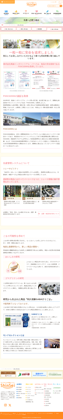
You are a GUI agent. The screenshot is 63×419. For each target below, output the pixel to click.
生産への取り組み (55, 29)
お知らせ (14, 413)
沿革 (19, 395)
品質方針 (47, 405)
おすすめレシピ (26, 12)
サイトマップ (21, 413)
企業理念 (20, 391)
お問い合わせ (57, 393)
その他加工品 (29, 399)
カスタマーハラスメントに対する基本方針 (45, 413)
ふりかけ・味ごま (30, 395)
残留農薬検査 (48, 393)
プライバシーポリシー (31, 413)
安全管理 (47, 399)
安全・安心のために (36, 12)
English (60, 3)
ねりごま (29, 391)
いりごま (29, 387)
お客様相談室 (57, 12)
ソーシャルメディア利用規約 (21, 414)
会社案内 (6, 12)
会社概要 (20, 389)
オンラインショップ (8, 1)
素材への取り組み (47, 388)
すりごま (29, 389)
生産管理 (47, 401)
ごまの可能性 (48, 403)
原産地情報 (47, 395)
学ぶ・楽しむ (47, 12)
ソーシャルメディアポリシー (7, 414)
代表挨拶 (20, 387)
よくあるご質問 (57, 390)
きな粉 (28, 397)
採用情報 (20, 397)
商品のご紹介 (16, 12)
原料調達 (47, 391)
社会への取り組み (21, 393)
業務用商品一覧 (29, 401)
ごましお (29, 393)
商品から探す (39, 387)
